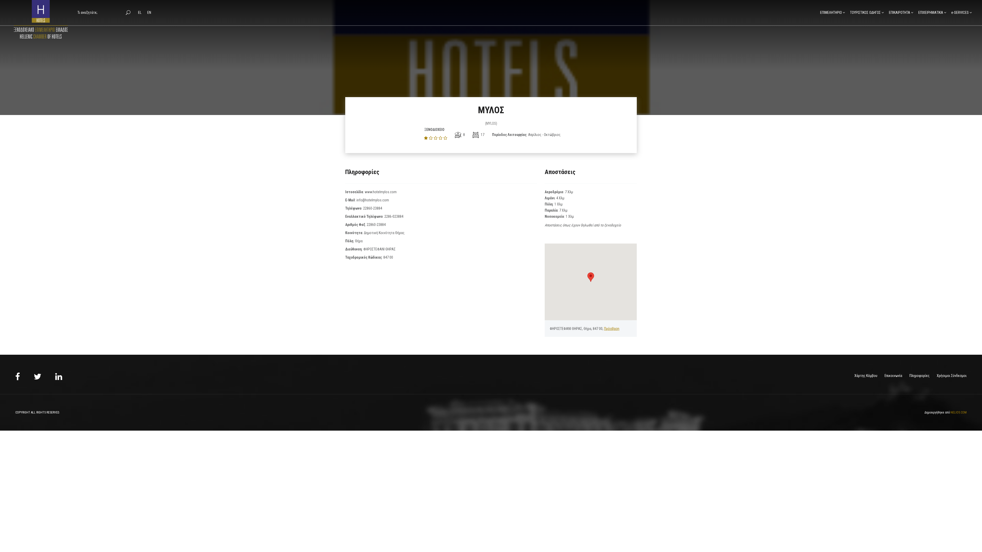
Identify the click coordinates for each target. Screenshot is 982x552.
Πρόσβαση (611, 329)
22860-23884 (372, 208)
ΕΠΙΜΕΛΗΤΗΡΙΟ (831, 12)
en (149, 12)
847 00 (388, 257)
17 (482, 135)
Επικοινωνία (893, 376)
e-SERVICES (960, 12)
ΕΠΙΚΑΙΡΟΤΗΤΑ (899, 12)
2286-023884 (393, 216)
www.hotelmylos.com (381, 192)
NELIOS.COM (959, 412)
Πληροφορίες (919, 376)
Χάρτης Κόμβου (865, 376)
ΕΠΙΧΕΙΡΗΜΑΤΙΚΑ (930, 12)
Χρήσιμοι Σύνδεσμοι (952, 376)
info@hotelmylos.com (372, 200)
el (140, 12)
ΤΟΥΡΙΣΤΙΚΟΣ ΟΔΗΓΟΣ (865, 12)
